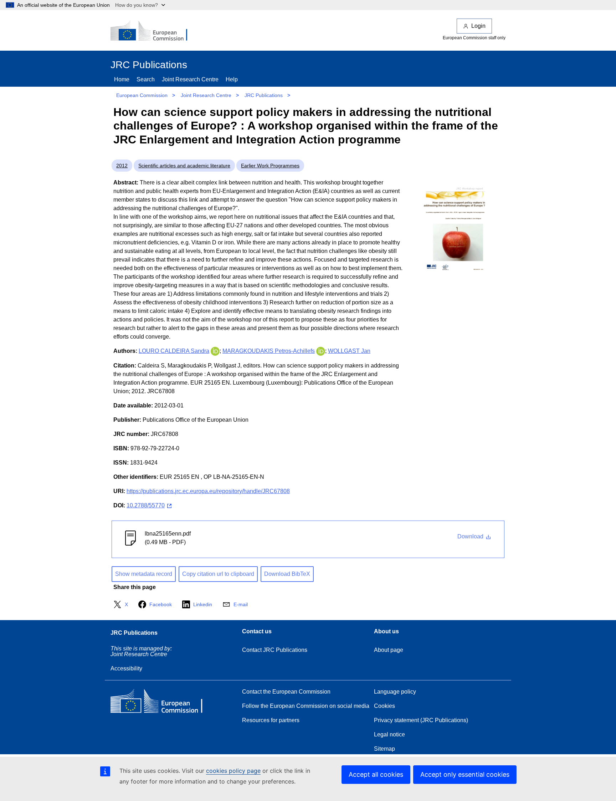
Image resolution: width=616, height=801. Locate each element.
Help (232, 79)
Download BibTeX (287, 574)
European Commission (142, 95)
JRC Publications (264, 95)
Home (121, 79)
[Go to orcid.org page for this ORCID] (215, 351)
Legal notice (389, 734)
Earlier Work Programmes (270, 165)
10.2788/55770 (146, 505)
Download (471, 536)
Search (146, 79)
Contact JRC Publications (274, 650)
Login (478, 26)
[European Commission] (154, 31)
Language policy (395, 692)
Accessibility (126, 668)
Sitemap (384, 749)
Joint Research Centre (190, 79)
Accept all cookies (376, 774)
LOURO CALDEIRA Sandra (174, 351)
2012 (122, 165)
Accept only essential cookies (464, 774)
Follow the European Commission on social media (305, 706)
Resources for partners (270, 720)
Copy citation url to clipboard (218, 574)
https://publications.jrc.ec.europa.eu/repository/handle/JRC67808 (208, 491)
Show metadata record (143, 574)
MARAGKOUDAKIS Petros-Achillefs (268, 351)
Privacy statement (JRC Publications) (421, 720)
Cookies (384, 706)
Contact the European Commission (286, 692)
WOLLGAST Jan (349, 351)
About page (388, 650)
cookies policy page (233, 770)
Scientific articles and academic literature (184, 165)
